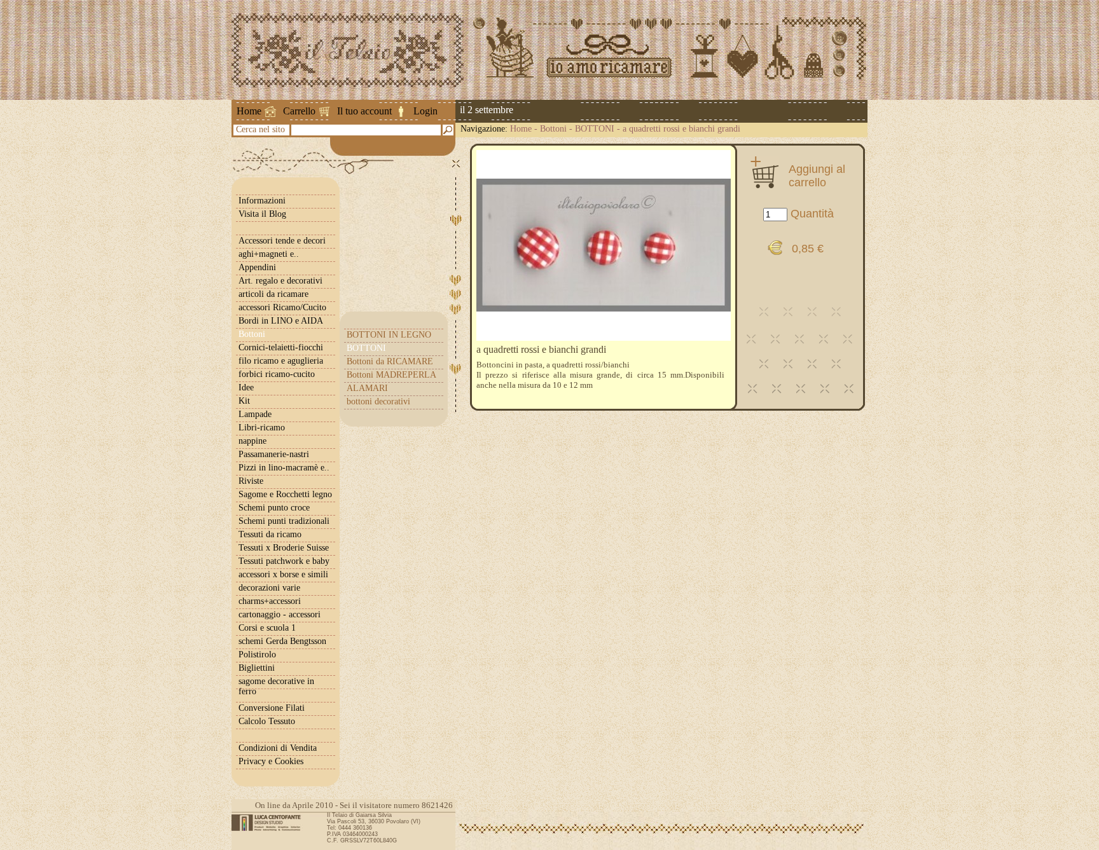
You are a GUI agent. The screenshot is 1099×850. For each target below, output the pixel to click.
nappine (252, 441)
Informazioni (262, 200)
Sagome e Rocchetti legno (285, 494)
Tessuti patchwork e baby (283, 561)
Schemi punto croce (274, 507)
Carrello (299, 111)
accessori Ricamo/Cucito (282, 307)
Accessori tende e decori (282, 240)
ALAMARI (367, 388)
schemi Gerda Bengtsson (282, 641)
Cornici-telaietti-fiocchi (280, 347)
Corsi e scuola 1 (267, 628)
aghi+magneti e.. (268, 254)
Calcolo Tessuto (266, 721)
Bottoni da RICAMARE (390, 361)
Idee (246, 387)
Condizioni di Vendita (277, 748)
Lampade (255, 414)
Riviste (250, 481)
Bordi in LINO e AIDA (280, 321)
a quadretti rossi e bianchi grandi (681, 129)
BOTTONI (594, 129)
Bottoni (553, 129)
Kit (244, 401)
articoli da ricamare (273, 294)
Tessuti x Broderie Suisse (283, 547)
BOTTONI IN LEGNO (389, 334)
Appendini (257, 267)
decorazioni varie (269, 588)
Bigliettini (256, 668)
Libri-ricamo (261, 427)
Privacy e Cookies (270, 761)
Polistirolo (257, 654)
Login (425, 111)
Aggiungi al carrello (817, 175)
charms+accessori (269, 601)
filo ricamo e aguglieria (280, 361)
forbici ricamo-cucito (276, 374)
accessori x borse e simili (283, 574)
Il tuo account (364, 111)
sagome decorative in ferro (276, 686)
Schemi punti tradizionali (283, 521)
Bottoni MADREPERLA (391, 375)
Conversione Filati (271, 708)
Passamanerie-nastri (273, 454)
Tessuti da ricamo (269, 534)
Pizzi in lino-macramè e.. (283, 467)
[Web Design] (271, 822)
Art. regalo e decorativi (280, 280)
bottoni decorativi (378, 401)
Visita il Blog (262, 214)
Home (249, 111)
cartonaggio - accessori (279, 614)
